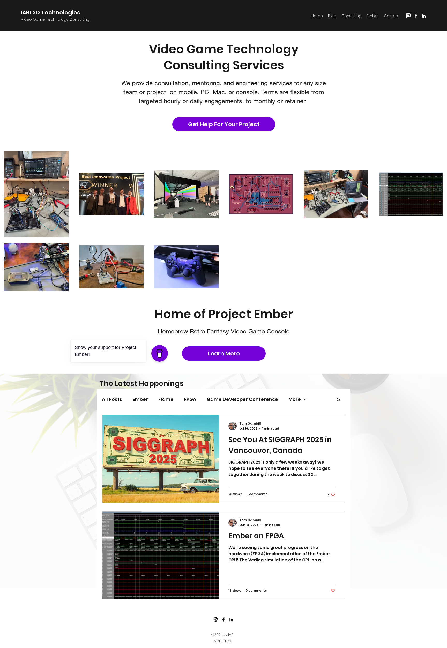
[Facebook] (416, 15)
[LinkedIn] (423, 15)
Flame (166, 399)
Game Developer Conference (242, 399)
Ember (140, 399)
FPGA (190, 399)
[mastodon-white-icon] (408, 15)
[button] (338, 400)
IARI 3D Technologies (50, 13)
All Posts (112, 399)
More (294, 399)
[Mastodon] (215, 619)
